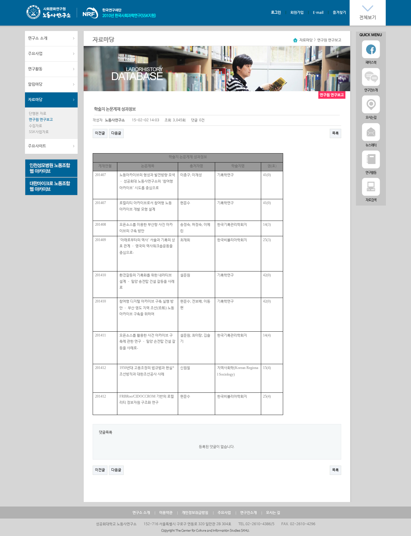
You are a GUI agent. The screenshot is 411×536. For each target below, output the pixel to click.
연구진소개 (248, 512)
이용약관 (165, 512)
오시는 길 (273, 512)
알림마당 (35, 84)
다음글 (116, 133)
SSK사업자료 (39, 132)
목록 (335, 133)
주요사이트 (37, 146)
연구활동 (35, 69)
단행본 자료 (37, 114)
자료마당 (35, 99)
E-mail (318, 12)
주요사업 (35, 53)
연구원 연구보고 (41, 120)
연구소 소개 (37, 38)
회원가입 (297, 12)
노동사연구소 (48, 12)
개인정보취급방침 (195, 512)
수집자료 (35, 126)
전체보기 (367, 17)
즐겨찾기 (339, 12)
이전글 (100, 133)
